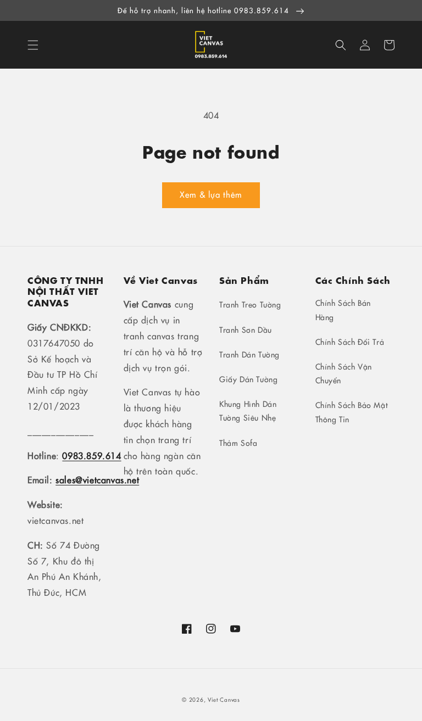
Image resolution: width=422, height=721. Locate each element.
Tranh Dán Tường (249, 354)
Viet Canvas (224, 699)
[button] (33, 45)
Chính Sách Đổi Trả (350, 341)
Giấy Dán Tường (248, 378)
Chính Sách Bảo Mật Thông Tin (351, 411)
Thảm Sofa (238, 442)
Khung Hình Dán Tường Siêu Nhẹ (247, 410)
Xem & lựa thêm (211, 194)
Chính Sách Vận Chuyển (343, 373)
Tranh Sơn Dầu (245, 329)
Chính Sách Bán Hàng (343, 309)
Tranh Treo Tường (250, 304)
